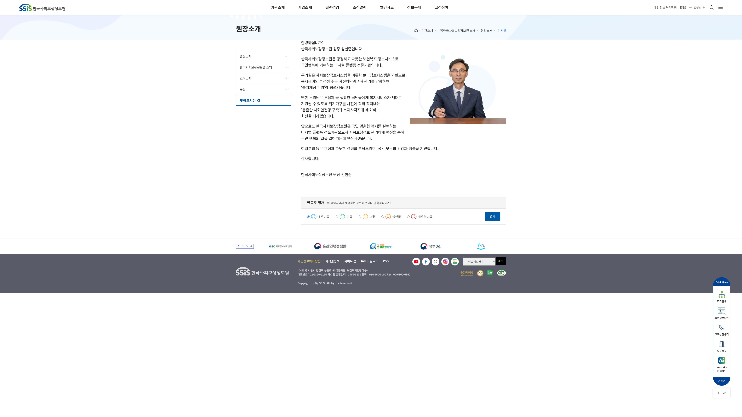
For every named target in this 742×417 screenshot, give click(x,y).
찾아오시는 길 (250, 100)
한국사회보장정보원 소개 (256, 67)
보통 (372, 216)
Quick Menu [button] (722, 282)
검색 (712, 7)
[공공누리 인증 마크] (466, 273)
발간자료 (387, 7)
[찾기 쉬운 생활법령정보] (381, 246)
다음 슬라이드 (247, 246)
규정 (243, 89)
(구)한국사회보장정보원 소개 (457, 30)
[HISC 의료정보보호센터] (280, 246)
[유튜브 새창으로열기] (416, 261)
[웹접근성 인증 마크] (501, 273)
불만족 (396, 216)
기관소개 (277, 7)
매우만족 (323, 216)
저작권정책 (332, 261)
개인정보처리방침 (665, 7)
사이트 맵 (350, 261)
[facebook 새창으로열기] (426, 261)
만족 (349, 216)
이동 (500, 261)
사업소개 (305, 7)
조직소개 (245, 78)
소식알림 (359, 7)
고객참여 (441, 7)
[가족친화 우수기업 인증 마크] (480, 273)
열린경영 (332, 7)
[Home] (417, 30)
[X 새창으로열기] (435, 261)
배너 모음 (251, 246)
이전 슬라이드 (238, 246)
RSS (386, 261)
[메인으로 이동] (42, 7)
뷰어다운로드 (369, 261)
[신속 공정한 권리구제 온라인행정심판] (330, 246)
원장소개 (486, 30)
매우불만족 (425, 216)
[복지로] (481, 246)
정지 (242, 246)
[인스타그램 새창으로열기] (445, 261)
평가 (492, 216)
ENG (683, 7)
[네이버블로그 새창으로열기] (455, 261)
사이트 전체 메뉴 (720, 7)
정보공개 (414, 7)
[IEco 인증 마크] (490, 273)
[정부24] (431, 246)
